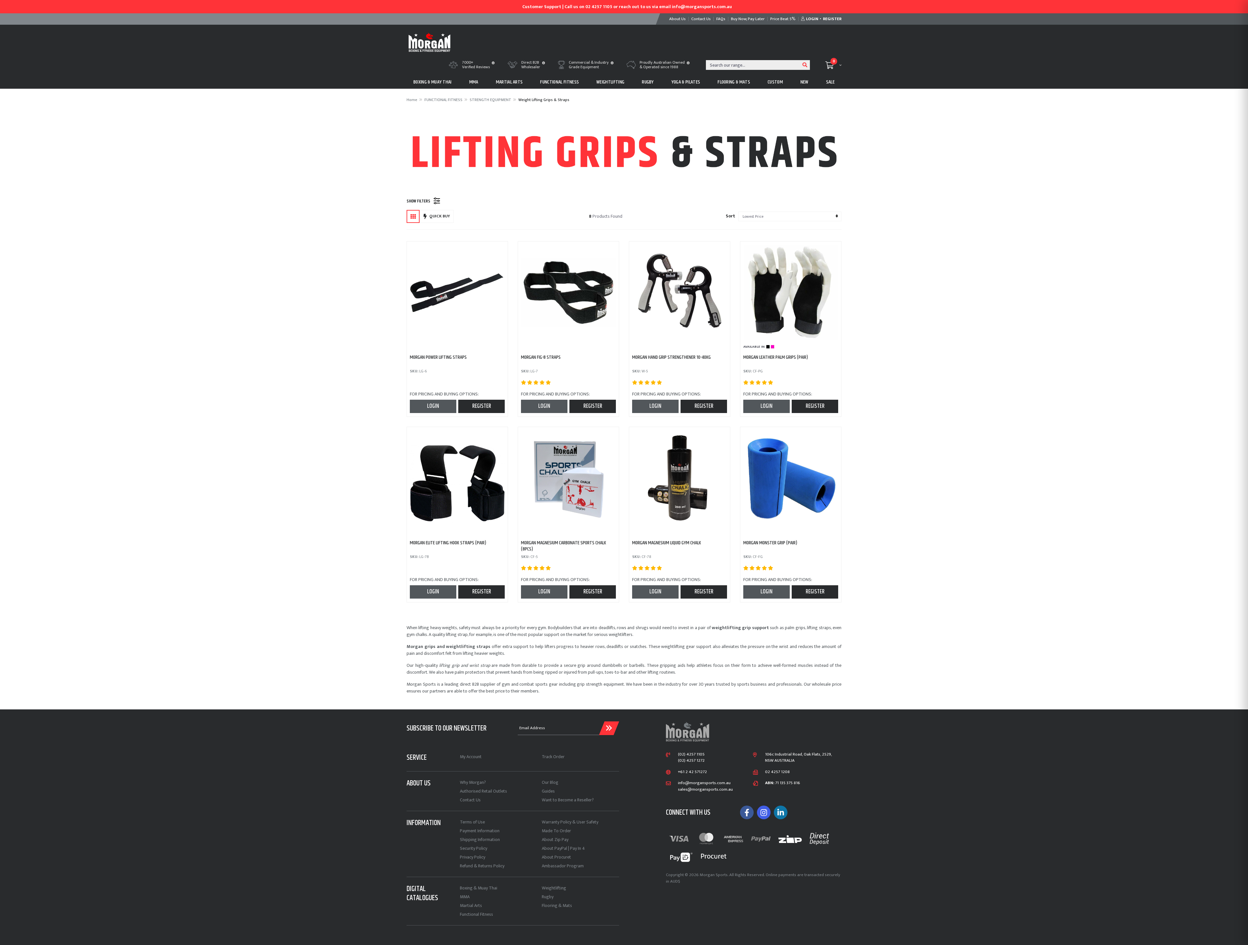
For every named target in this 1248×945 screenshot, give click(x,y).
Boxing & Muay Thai (478, 888)
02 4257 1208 (777, 772)
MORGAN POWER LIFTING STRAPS (438, 357)
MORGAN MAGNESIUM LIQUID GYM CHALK (666, 543)
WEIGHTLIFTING (610, 82)
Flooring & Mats (557, 905)
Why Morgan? (473, 782)
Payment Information (480, 831)
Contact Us (470, 800)
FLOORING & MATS (734, 82)
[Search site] (805, 65)
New (804, 82)
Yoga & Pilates (685, 82)
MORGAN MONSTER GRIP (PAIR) (770, 543)
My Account (471, 756)
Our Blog (550, 782)
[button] (493, 63)
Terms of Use (472, 822)
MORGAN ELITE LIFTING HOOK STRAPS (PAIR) (448, 543)
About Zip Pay (555, 839)
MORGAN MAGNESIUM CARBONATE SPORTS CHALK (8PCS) (563, 546)
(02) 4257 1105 (691, 754)
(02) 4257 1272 (691, 760)
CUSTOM (775, 82)
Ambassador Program (563, 866)
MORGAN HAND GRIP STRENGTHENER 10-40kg (671, 357)
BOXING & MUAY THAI (432, 82)
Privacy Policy (472, 857)
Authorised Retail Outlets (483, 791)
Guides (548, 791)
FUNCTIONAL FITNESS (559, 82)
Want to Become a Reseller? (568, 800)
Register (481, 406)
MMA (473, 82)
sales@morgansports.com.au (705, 789)
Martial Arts (471, 905)
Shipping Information (480, 839)
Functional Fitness (476, 914)
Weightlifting (554, 888)
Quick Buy (439, 216)
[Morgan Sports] (429, 41)
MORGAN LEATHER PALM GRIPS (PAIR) (775, 357)
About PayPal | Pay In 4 (563, 848)
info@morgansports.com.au (704, 783)
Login (433, 406)
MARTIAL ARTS (509, 82)
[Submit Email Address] (609, 728)
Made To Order (556, 831)
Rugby (547, 896)
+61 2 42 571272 (692, 772)
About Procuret (556, 857)
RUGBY (648, 82)
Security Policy (473, 848)
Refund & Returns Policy (482, 866)
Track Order (553, 756)
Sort (730, 216)
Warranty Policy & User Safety (570, 822)
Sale (830, 82)
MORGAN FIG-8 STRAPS (541, 357)
